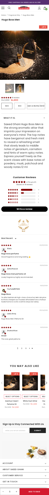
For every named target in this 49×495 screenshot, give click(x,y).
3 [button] (25, 348)
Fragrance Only (14, 15)
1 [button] (23, 77)
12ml (7, 106)
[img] (6, 245)
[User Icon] (39, 8)
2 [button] (25, 77)
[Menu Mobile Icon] (2, 8)
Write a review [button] (24, 209)
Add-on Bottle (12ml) (36, 106)
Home (3, 15)
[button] (6, 97)
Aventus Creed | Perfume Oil (11, 402)
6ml (19, 106)
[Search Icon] (9, 8)
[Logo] (24, 8)
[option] (24, 2)
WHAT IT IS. (24, 118)
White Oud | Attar (30, 401)
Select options (12, 396)
